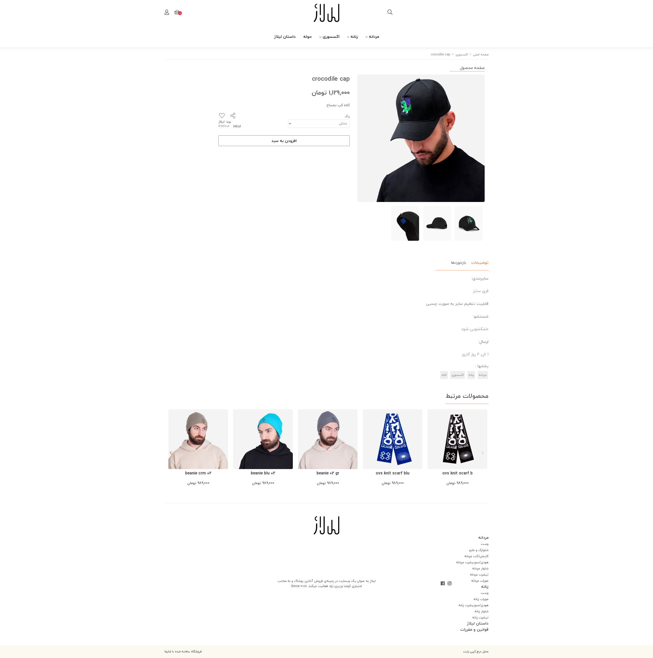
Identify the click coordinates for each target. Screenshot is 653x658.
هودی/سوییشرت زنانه (473, 605)
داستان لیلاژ (285, 36)
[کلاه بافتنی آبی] (263, 439)
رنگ (347, 116)
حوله (307, 36)
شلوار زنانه (481, 611)
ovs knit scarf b (457, 473)
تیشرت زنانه (480, 617)
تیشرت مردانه (479, 574)
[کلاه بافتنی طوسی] (328, 439)
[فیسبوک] (443, 584)
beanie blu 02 (263, 473)
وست (484, 544)
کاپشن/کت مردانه (476, 556)
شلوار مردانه (480, 568)
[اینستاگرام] (449, 584)
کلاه (444, 375)
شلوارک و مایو (478, 550)
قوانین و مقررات (474, 629)
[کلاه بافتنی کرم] (198, 439)
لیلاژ (221, 121)
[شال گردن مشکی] (457, 439)
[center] (390, 13)
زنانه (354, 36)
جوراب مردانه (479, 580)
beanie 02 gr (328, 473)
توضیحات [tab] (479, 262)
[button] (170, 452)
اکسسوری (331, 36)
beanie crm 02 (198, 473)
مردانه (374, 36)
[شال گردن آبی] (392, 439)
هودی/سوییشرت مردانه (472, 562)
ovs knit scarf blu (392, 473)
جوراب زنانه (480, 599)
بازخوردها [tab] (458, 262)
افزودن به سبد (284, 140)
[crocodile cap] (326, 525)
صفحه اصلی (480, 54)
